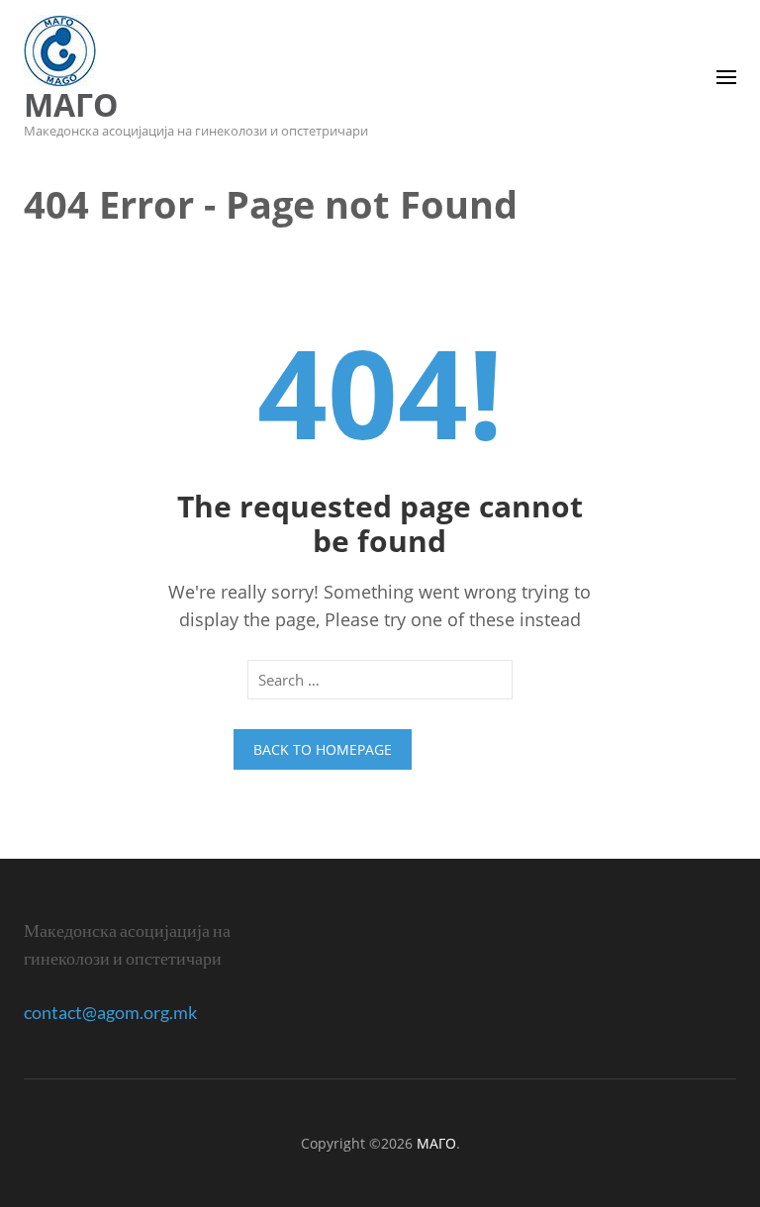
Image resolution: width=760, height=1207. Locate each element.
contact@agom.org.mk (110, 1012)
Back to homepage (322, 749)
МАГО (71, 104)
